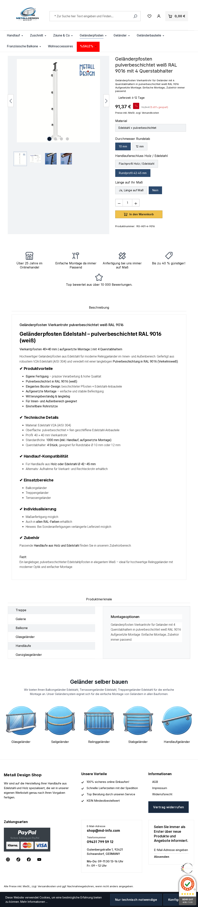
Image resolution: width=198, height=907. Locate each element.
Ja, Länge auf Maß (131, 190)
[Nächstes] (106, 100)
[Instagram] (8, 859)
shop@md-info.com (103, 831)
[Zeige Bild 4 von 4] (67, 138)
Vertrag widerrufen (168, 807)
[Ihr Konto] (158, 16)
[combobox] (95, 16)
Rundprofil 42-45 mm (133, 173)
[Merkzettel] (149, 16)
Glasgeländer (25, 637)
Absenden (161, 857)
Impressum (159, 788)
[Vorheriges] (11, 100)
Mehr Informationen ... (34, 901)
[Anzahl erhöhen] (135, 202)
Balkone (22, 628)
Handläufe (23, 646)
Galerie (21, 619)
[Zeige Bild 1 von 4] (49, 138)
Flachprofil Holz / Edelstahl (136, 163)
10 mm (123, 146)
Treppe (21, 610)
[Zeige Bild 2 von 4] (55, 138)
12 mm (140, 146)
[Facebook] (29, 859)
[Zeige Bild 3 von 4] (61, 138)
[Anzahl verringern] (119, 202)
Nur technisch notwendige (136, 900)
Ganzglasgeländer (29, 655)
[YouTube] (39, 859)
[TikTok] (18, 859)
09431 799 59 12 (100, 842)
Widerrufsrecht (162, 794)
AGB (155, 782)
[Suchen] (135, 16)
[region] (58, 112)
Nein (155, 190)
